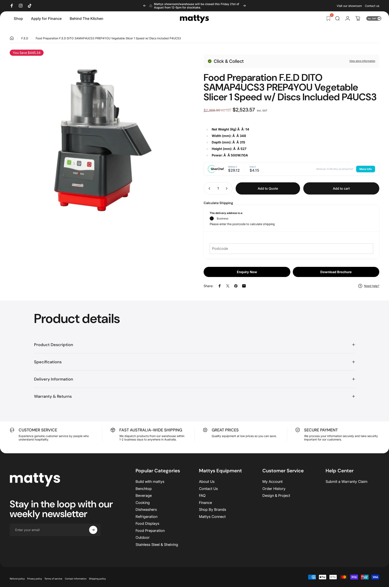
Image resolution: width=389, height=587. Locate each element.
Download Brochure (336, 272)
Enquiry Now (247, 272)
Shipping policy (97, 578)
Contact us (372, 5)
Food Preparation (150, 530)
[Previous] (144, 5)
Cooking (143, 502)
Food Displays (147, 523)
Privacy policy (34, 578)
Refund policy (17, 578)
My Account (272, 481)
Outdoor (143, 537)
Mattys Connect (212, 516)
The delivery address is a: (226, 213)
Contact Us (208, 488)
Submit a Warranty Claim (347, 481)
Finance (205, 502)
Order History (273, 488)
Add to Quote (268, 188)
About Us (207, 481)
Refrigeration (146, 516)
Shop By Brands (212, 509)
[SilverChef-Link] (216, 169)
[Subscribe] (93, 530)
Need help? (371, 286)
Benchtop (144, 488)
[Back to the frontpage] (12, 38)
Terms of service (53, 578)
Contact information (76, 578)
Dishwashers (146, 509)
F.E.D (24, 38)
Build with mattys (150, 481)
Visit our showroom (349, 5)
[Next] (244, 5)
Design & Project (276, 495)
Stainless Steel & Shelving (157, 544)
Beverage (144, 495)
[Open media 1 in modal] (97, 137)
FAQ (202, 495)
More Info (365, 169)
